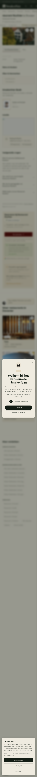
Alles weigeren (19, 766)
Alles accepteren (18, 760)
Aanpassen (18, 771)
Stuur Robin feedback (18, 413)
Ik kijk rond (18, 408)
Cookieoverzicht (8, 755)
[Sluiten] (32, 362)
